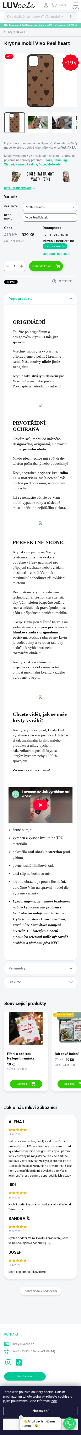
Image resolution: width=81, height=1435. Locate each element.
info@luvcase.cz (23, 1344)
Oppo (42, 164)
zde (54, 1401)
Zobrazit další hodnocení (41, 1291)
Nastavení (40, 1411)
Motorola (53, 164)
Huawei (20, 164)
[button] (69, 1423)
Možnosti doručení (56, 254)
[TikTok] (18, 1361)
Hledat (71, 16)
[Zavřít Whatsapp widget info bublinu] (21, 1417)
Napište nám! (24, 1376)
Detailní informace (17, 188)
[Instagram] (7, 1361)
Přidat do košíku (42, 266)
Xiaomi (9, 164)
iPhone (47, 160)
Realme (32, 164)
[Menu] (76, 5)
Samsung (60, 160)
